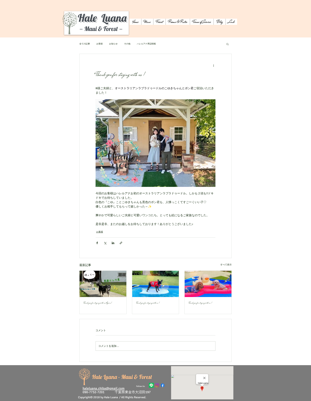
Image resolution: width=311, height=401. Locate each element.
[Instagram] (157, 385)
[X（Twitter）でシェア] (105, 242)
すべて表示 (226, 264)
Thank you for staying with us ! (148, 303)
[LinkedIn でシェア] (113, 242)
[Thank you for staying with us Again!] (103, 284)
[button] (227, 44)
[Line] (151, 385)
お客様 (99, 44)
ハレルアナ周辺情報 (146, 44)
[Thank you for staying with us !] (155, 284)
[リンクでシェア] (120, 242)
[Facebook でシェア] (97, 242)
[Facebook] (162, 385)
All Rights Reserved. (133, 397)
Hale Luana (102, 17)
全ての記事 (84, 44)
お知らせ (113, 44)
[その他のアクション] (213, 65)
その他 (127, 44)
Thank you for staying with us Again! (97, 303)
